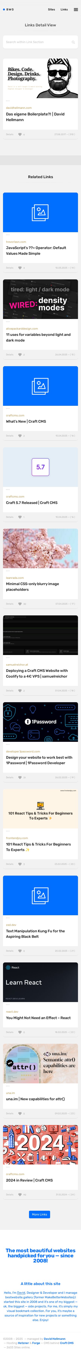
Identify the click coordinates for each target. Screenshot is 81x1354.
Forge (36, 1343)
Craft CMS (67, 1343)
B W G (10, 9)
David (21, 1292)
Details (40, 134)
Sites (51, 9)
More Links (39, 1214)
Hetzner (23, 1343)
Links (64, 9)
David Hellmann (54, 1339)
